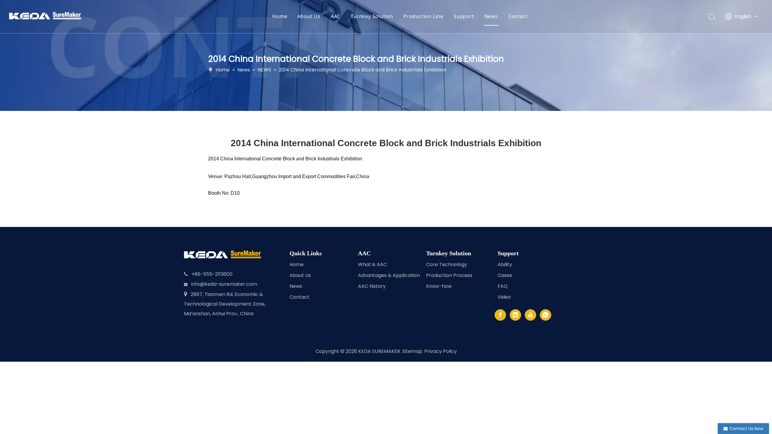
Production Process (449, 275)
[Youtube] (530, 315)
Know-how (439, 286)
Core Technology (446, 264)
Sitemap (412, 351)
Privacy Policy (440, 351)
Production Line (423, 16)
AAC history (372, 286)
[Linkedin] (515, 315)
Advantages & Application (389, 275)
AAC (335, 16)
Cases (505, 275)
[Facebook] (500, 315)
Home (279, 16)
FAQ (503, 286)
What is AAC (372, 264)
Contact (518, 16)
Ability (505, 264)
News (491, 16)
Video (504, 297)
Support (464, 16)
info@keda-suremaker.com (224, 284)
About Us (308, 16)
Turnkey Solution (372, 16)
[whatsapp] (545, 315)
